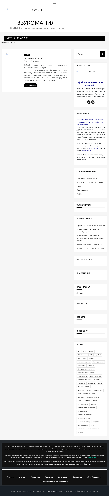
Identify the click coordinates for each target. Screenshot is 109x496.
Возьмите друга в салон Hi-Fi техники (90, 248)
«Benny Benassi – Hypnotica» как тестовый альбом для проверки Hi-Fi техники (90, 237)
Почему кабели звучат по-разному (89, 244)
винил (100, 383)
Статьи (22, 477)
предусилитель (82, 411)
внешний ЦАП (98, 390)
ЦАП (91, 376)
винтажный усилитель (84, 390)
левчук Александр (83, 404)
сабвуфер (96, 422)
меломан (94, 404)
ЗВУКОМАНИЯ (36, 23)
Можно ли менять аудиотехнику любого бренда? (88, 230)
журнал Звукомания (84, 393)
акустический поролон (84, 379)
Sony (84, 358)
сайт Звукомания (83, 425)
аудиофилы (91, 383)
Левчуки (79, 293)
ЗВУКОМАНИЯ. (92, 457)
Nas (79, 358)
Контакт (79, 186)
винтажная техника (83, 386)
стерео (93, 425)
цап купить (81, 432)
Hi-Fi (91, 355)
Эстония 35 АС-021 (35, 58)
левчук (95, 400)
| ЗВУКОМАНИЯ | (51, 491)
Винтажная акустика (84, 362)
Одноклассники (82, 190)
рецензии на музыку (84, 422)
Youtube (79, 194)
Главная (3, 42)
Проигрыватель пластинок (86, 369)
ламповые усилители (93, 397)
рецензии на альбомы (84, 418)
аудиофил (97, 379)
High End (98, 355)
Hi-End (91, 351)
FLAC (85, 351)
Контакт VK (93, 148)
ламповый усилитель (84, 400)
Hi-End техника (82, 355)
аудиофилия (81, 383)
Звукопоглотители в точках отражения (91, 225)
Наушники (91, 365)
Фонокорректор (82, 376)
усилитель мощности (93, 429)
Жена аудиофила (98, 362)
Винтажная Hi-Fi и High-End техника (90, 182)
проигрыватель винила (85, 415)
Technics (91, 358)
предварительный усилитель (86, 408)
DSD (79, 351)
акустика (98, 376)
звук (93, 393)
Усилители (35, 477)
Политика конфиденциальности (54, 481)
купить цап (81, 397)
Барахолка (77, 477)
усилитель (81, 429)
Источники (62, 477)
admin (27, 61)
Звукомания (81, 365)
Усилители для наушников (86, 372)
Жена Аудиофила (94, 477)
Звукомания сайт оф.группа (87, 178)
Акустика (27, 55)
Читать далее (29, 85)
